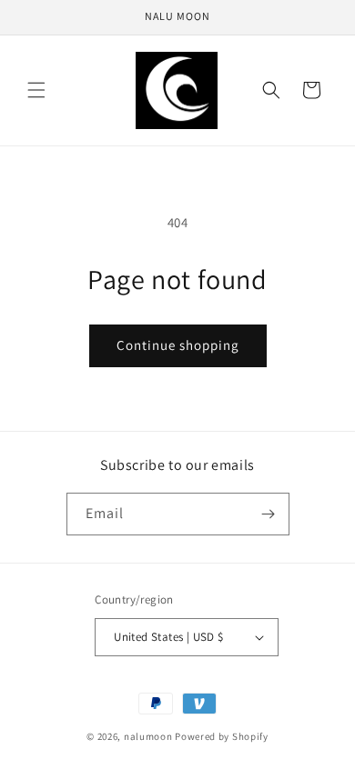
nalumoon (148, 736)
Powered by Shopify (222, 736)
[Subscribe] (268, 514)
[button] (36, 90)
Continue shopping (178, 345)
